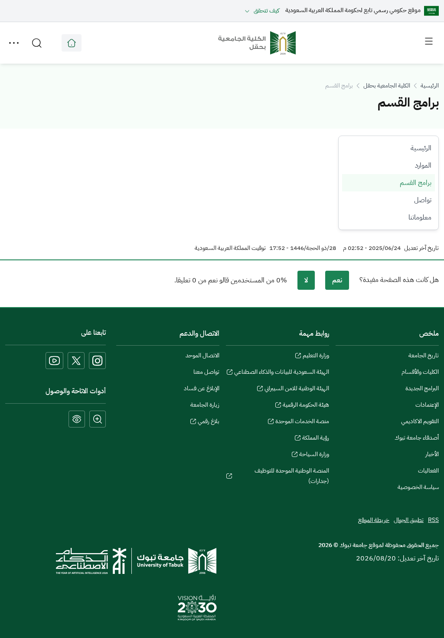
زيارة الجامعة (204, 404)
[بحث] (37, 42)
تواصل (422, 200)
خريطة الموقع (373, 520)
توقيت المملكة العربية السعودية (230, 248)
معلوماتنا (419, 217)
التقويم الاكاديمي (420, 421)
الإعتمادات (427, 404)
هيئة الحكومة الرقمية (306, 405)
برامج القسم (415, 183)
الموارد (423, 165)
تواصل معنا (206, 371)
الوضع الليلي (77, 419)
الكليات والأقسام (420, 371)
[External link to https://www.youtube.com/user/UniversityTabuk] (54, 360)
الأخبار (432, 454)
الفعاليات (428, 470)
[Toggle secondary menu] (14, 43)
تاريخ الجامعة (423, 355)
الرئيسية (430, 85)
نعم (337, 280)
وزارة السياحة (314, 455)
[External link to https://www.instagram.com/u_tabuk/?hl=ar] (97, 360)
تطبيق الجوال (409, 520)
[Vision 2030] (197, 607)
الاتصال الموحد (202, 355)
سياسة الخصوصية (418, 487)
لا (306, 280)
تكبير (97, 419)
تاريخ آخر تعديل (421, 248)
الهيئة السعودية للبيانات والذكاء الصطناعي (281, 373)
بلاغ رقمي (208, 422)
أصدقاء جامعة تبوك (417, 437)
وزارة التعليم (316, 356)
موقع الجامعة (72, 43)
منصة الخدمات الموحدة (302, 422)
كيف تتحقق (266, 10)
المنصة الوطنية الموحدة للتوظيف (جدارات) (292, 477)
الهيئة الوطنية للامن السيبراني (296, 389)
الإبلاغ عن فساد (201, 388)
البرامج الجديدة (422, 388)
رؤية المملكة (315, 438)
